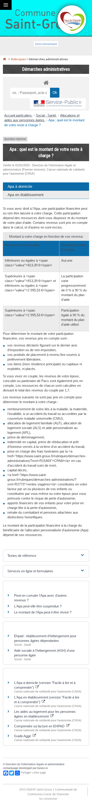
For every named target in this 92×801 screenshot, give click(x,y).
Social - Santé (46, 115)
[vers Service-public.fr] (58, 103)
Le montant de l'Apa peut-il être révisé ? (42, 612)
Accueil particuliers (18, 115)
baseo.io (42, 768)
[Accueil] (4, 59)
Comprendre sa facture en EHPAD (39, 726)
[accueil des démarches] (46, 82)
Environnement (46, 44)
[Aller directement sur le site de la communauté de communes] (72, 20)
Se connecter (48, 799)
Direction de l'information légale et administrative (35, 764)
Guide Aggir (23, 736)
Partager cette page (33, 772)
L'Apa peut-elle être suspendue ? (38, 606)
